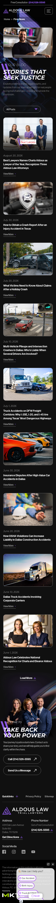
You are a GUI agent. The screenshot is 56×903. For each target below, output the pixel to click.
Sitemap (49, 796)
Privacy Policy (33, 796)
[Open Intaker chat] (21, 901)
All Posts (10, 109)
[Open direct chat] (48, 864)
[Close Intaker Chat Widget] (53, 864)
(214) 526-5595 (37, 2)
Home (7, 19)
